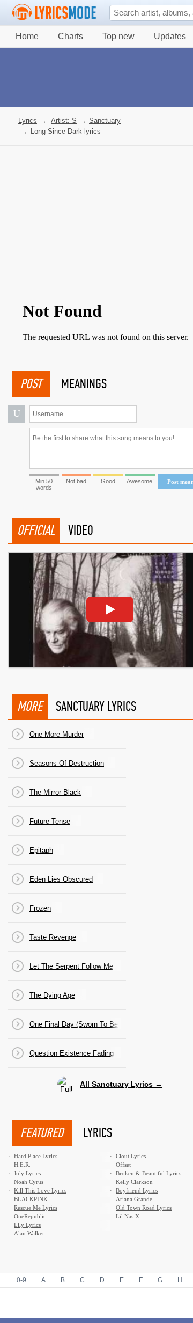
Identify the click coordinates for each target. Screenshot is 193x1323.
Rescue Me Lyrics (35, 1207)
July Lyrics (27, 1173)
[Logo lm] (54, 12)
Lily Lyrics (27, 1225)
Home (27, 36)
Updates (170, 36)
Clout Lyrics (131, 1156)
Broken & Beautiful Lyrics (148, 1173)
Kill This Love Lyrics (40, 1190)
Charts (70, 36)
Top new (118, 36)
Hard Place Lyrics (35, 1156)
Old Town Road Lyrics (144, 1207)
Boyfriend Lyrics (137, 1190)
